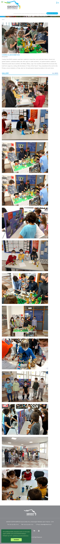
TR (57, 3)
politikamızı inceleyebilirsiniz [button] (20, 535)
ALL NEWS (55, 73)
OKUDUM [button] (16, 539)
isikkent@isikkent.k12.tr (45, 524)
